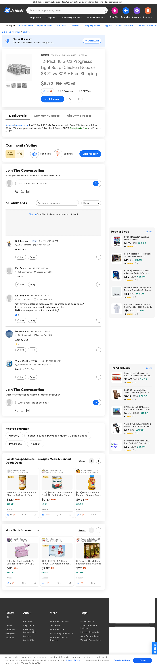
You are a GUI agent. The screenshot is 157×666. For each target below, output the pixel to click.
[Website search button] (104, 10)
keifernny (20, 295)
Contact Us (28, 640)
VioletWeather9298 (26, 361)
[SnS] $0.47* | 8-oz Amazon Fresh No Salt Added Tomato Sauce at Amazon (57, 493)
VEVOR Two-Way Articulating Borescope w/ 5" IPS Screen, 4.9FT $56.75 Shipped (137, 425)
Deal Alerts (55, 625)
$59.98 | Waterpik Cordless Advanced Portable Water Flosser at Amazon (136, 272)
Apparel (108, 25)
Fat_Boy (19, 268)
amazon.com (21, 125)
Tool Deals (61, 25)
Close (143, 660)
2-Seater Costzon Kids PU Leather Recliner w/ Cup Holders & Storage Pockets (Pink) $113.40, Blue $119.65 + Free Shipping (21, 562)
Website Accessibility (90, 640)
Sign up (33, 214)
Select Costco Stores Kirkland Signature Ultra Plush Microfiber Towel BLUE (137, 255)
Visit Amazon (52, 99)
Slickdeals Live (57, 629)
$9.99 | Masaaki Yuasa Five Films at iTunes (136, 238)
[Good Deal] (34, 153)
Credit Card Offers (124, 25)
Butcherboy (21, 241)
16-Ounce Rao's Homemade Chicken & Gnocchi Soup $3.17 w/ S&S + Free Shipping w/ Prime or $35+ (21, 493)
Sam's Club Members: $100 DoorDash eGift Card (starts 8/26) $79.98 (136, 442)
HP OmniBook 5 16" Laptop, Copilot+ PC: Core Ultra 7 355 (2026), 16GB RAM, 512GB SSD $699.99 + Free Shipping (138, 408)
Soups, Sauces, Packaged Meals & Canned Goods (57, 435)
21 (46, 515)
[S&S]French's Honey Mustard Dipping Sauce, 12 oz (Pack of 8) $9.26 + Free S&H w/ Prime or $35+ (90, 493)
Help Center (29, 625)
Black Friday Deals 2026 (61, 633)
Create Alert (93, 41)
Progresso (15, 443)
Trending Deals (120, 368)
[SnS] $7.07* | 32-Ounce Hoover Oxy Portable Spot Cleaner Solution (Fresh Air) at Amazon (56, 562)
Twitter (9, 625)
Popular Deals (120, 231)
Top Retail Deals (44, 25)
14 (11, 515)
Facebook (10, 629)
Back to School (26, 25)
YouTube (10, 637)
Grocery (14, 435)
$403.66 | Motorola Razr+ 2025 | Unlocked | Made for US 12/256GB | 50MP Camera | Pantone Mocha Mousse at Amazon (138, 391)
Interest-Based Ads (89, 632)
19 (48, 91)
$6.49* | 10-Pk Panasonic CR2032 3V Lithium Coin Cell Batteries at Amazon (137, 374)
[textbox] (54, 183)
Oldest (86, 203)
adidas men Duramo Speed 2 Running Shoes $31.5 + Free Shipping (137, 288)
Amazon (10, 125)
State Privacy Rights (90, 636)
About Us (27, 621)
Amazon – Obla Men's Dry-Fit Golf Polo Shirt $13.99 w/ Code (138, 305)
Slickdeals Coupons (59, 621)
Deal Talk (27, 32)
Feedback (154, 649)
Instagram (10, 633)
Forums (16, 32)
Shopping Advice (92, 25)
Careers (27, 636)
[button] (148, 12)
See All (82, 461)
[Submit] (39, 203)
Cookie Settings (122, 660)
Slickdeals (6, 32)
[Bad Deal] (58, 153)
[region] (78, 660)
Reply (32, 257)
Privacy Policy (87, 621)
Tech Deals (75, 25)
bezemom (20, 331)
